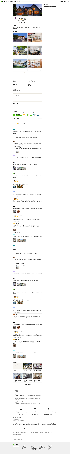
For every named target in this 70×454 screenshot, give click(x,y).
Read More (14, 28)
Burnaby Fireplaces (48, 435)
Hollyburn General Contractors (45, 431)
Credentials (30, 24)
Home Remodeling (15, 438)
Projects (18, 24)
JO (14, 223)
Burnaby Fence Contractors (43, 435)
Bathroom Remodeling (20, 438)
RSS (49, 449)
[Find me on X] (29, 85)
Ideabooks (37, 24)
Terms (22, 448)
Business (21, 24)
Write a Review (40, 118)
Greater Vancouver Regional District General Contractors (26, 431)
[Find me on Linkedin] (30, 85)
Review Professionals (41, 446)
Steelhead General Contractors (16, 432)
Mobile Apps (23, 450)
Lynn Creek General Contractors (48, 432)
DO (14, 191)
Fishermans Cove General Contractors (39, 432)
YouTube (50, 448)
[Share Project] (26, 43)
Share (22, 22)
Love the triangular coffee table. (21, 392)
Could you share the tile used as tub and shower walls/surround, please (26, 400)
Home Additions (25, 438)
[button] (27, 114)
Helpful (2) (15, 221)
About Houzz (23, 445)
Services (24, 24)
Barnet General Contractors (16, 431)
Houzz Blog (50, 445)
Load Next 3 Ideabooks (28, 384)
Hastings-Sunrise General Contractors (37, 431)
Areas (27, 24)
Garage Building (47, 438)
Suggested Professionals (42, 447)
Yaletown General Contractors (24, 432)
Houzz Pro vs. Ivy (32, 447)
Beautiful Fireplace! (20, 395)
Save (25, 22)
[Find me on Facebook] (28, 85)
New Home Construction (30, 438)
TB (14, 129)
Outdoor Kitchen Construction (52, 438)
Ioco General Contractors (53, 431)
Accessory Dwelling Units (36, 438)
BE (14, 234)
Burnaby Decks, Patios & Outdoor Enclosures (18, 435)
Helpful (15, 250)
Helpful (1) (15, 146)
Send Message (50, 6)
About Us (15, 24)
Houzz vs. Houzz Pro (33, 446)
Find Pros (7, 1)
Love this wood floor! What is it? (21, 397)
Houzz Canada (41, 445)
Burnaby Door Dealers (26, 435)
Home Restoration (15, 439)
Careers (23, 446)
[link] (14, 133)
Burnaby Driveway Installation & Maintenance (34, 435)
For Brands (32, 450)
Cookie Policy (23, 449)
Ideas (15, 1)
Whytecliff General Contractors (31, 432)
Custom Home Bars (20, 439)
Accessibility (40, 448)
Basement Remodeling (42, 438)
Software (11, 1)
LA (14, 155)
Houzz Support (41, 449)
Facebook (50, 447)
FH (14, 314)
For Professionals (33, 445)
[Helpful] (13, 146)
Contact (40, 450)
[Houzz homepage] (3, 1)
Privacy (23, 447)
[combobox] (28, 1)
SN (14, 173)
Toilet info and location (20, 403)
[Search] (18, 1)
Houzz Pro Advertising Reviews (34, 448)
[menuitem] (7, 1)
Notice (25, 447)
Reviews (33, 24)
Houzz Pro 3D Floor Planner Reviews (35, 449)
